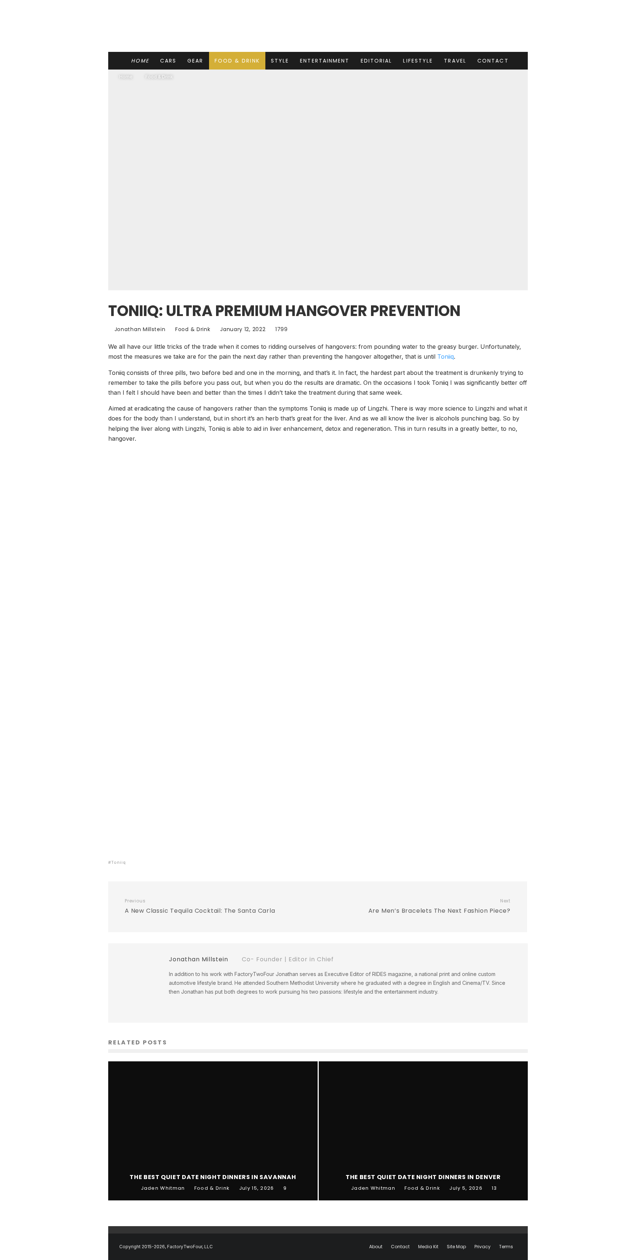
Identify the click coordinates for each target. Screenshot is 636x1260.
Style (280, 60)
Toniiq (445, 356)
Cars (168, 60)
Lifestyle (418, 60)
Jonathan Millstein (139, 329)
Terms (506, 1247)
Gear (195, 60)
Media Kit (428, 1247)
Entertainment (324, 60)
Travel (455, 60)
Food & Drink (237, 60)
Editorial (376, 60)
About (375, 1247)
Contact (493, 60)
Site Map (456, 1247)
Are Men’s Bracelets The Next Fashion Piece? (439, 906)
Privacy (482, 1247)
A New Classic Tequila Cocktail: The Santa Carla (200, 906)
